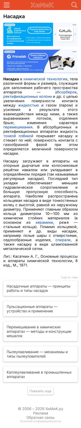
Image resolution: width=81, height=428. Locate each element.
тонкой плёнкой (18, 136)
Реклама (40, 413)
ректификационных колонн (27, 96)
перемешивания (17, 127)
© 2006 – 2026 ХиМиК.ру (40, 409)
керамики (44, 222)
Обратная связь (40, 417)
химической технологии (45, 79)
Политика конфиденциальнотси (40, 421)
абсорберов (66, 92)
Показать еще (40, 391)
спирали (63, 240)
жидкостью (28, 105)
